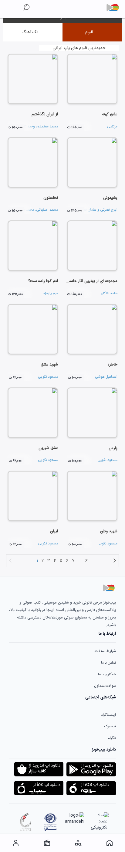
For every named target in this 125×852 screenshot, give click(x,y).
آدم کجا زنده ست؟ (43, 281)
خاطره (112, 364)
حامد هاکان (109, 293)
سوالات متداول (105, 686)
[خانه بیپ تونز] (109, 843)
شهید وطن (108, 531)
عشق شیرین (48, 448)
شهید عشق (49, 364)
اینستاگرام (108, 715)
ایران (54, 531)
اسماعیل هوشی (106, 377)
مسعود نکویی (48, 377)
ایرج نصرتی (108, 210)
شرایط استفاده (105, 651)
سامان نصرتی (86, 210)
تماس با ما (108, 663)
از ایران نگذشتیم (45, 114)
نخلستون (50, 197)
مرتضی (112, 126)
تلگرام (112, 738)
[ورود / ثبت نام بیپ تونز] (15, 843)
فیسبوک (110, 726)
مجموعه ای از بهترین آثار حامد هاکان (87, 281)
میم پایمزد (50, 293)
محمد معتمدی (47, 126)
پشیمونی (110, 197)
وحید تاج (28, 126)
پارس (113, 448)
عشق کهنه (109, 114)
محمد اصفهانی (47, 210)
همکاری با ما (107, 674)
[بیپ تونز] (115, 7)
